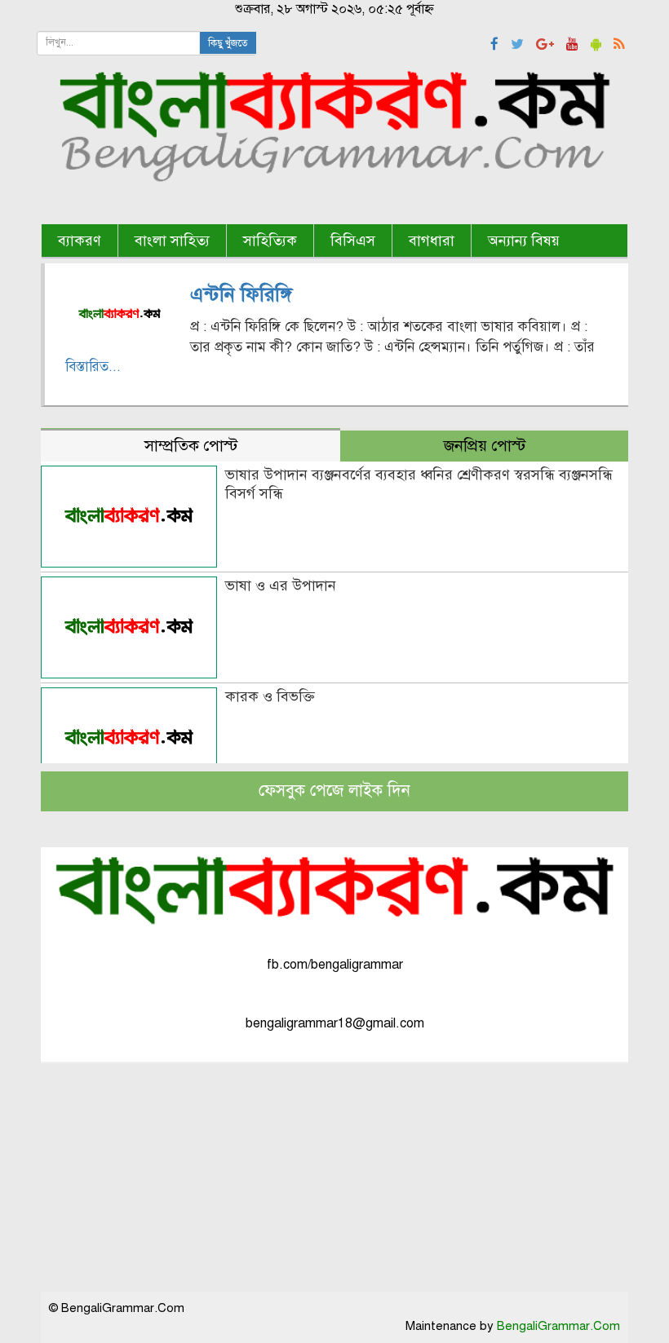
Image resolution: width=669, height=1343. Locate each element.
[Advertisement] (334, 1177)
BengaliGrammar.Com (558, 1326)
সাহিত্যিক (270, 241)
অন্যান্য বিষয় (524, 241)
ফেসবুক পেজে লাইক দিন (334, 790)
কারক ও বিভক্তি (270, 696)
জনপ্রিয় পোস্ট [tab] (484, 445)
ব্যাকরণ (79, 241)
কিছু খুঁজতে (228, 43)
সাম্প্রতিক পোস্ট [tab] (190, 445)
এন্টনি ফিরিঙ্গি (241, 294)
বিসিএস (352, 241)
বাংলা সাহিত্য (172, 241)
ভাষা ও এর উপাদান (280, 585)
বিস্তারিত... (93, 366)
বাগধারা (431, 241)
